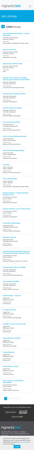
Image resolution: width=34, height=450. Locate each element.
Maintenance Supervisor (9, 237)
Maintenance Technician (9, 49)
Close (17, 446)
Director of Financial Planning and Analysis (15, 136)
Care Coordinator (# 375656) (11, 281)
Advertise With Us (6, 432)
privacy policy (23, 442)
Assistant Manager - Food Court (12, 295)
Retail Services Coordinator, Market (13, 63)
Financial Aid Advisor (8, 352)
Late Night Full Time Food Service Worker (14, 324)
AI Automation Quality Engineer (11, 223)
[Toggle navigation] (30, 6)
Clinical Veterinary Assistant (10, 366)
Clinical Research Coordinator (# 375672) (14, 94)
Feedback (22, 432)
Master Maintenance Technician (11, 338)
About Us (15, 432)
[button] (3, 26)
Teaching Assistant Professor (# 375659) (14, 267)
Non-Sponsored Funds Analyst (11, 122)
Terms (12, 434)
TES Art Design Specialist (10, 179)
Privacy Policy (5, 434)
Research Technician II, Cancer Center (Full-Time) (16, 209)
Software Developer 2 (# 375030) (12, 108)
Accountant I (6, 164)
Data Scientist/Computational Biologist (13, 150)
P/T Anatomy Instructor (9, 310)
